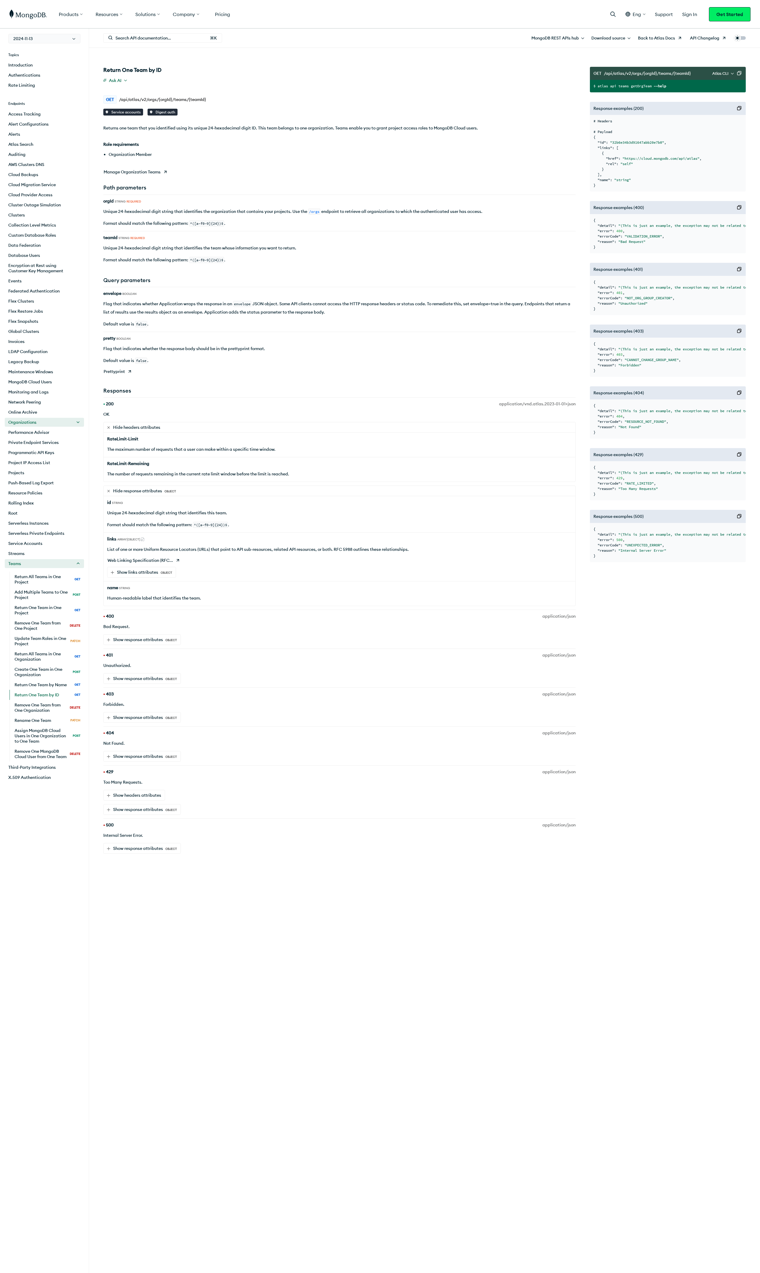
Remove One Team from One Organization (47, 707)
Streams (16, 553)
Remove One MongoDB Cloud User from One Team (47, 754)
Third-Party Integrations (32, 767)
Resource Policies (25, 493)
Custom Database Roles (32, 235)
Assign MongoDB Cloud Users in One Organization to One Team (47, 736)
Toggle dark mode (740, 38)
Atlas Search (20, 144)
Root (13, 513)
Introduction (20, 65)
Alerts (14, 134)
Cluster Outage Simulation (34, 205)
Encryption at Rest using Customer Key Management (35, 268)
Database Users (24, 255)
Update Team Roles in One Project (47, 641)
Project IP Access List (29, 462)
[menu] (44, 38)
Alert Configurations (28, 124)
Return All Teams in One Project (47, 579)
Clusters (16, 215)
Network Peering (24, 402)
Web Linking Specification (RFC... (140, 560)
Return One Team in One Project (47, 610)
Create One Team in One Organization (47, 672)
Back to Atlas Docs (656, 38)
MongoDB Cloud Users (30, 382)
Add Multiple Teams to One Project (47, 594)
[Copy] (739, 73)
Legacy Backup (23, 361)
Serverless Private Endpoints (36, 533)
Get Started (729, 14)
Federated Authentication (34, 291)
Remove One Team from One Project (47, 625)
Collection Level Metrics (32, 225)
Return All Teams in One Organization (47, 656)
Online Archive (22, 412)
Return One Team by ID (47, 695)
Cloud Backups (23, 174)
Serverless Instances (28, 523)
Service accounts (125, 112)
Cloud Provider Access (30, 194)
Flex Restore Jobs (25, 311)
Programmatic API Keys (31, 452)
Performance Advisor (28, 432)
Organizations (22, 422)
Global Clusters (23, 331)
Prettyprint (114, 371)
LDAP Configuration (28, 351)
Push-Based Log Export (31, 483)
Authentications (24, 75)
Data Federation (24, 245)
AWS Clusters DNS (26, 164)
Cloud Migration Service (32, 184)
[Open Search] (613, 14)
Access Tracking (24, 114)
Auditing (17, 154)
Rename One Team (47, 720)
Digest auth (165, 112)
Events (15, 281)
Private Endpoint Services (33, 442)
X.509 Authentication (29, 777)
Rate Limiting (21, 85)
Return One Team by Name (47, 684)
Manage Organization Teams (132, 172)
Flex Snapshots (23, 321)
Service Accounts (25, 543)
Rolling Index (21, 503)
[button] (635, 14)
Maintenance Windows (30, 371)
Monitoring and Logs (28, 392)
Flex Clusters (21, 301)
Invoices (16, 341)
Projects (16, 472)
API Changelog (704, 38)
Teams (14, 563)
